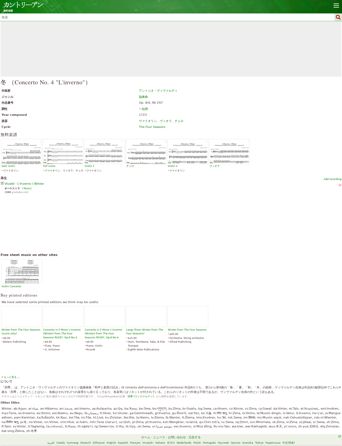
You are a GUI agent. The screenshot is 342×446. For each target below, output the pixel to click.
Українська (272, 442)
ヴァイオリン (148, 121)
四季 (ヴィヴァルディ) (141, 396)
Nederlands (184, 442)
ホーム (145, 437)
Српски (235, 442)
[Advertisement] (171, 49)
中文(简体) (288, 442)
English (111, 442)
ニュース (159, 437)
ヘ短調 (143, 109)
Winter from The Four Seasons (187, 329)
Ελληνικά (99, 442)
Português (209, 442)
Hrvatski (147, 442)
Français (135, 442)
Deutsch (85, 442)
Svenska (247, 442)
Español (123, 442)
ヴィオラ (166, 121)
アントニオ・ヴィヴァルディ (158, 90)
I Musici (27, 188)
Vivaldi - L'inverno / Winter (24, 183)
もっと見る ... (12, 377)
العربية (50, 442)
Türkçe (259, 442)
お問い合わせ (177, 437)
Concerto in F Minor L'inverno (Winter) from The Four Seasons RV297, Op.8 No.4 (62, 333)
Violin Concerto (11, 286)
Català (60, 442)
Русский (223, 442)
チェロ (179, 121)
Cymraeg (72, 442)
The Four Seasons (152, 127)
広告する (195, 437)
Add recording (332, 179)
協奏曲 (143, 97)
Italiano (160, 442)
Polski (197, 442)
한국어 (171, 442)
